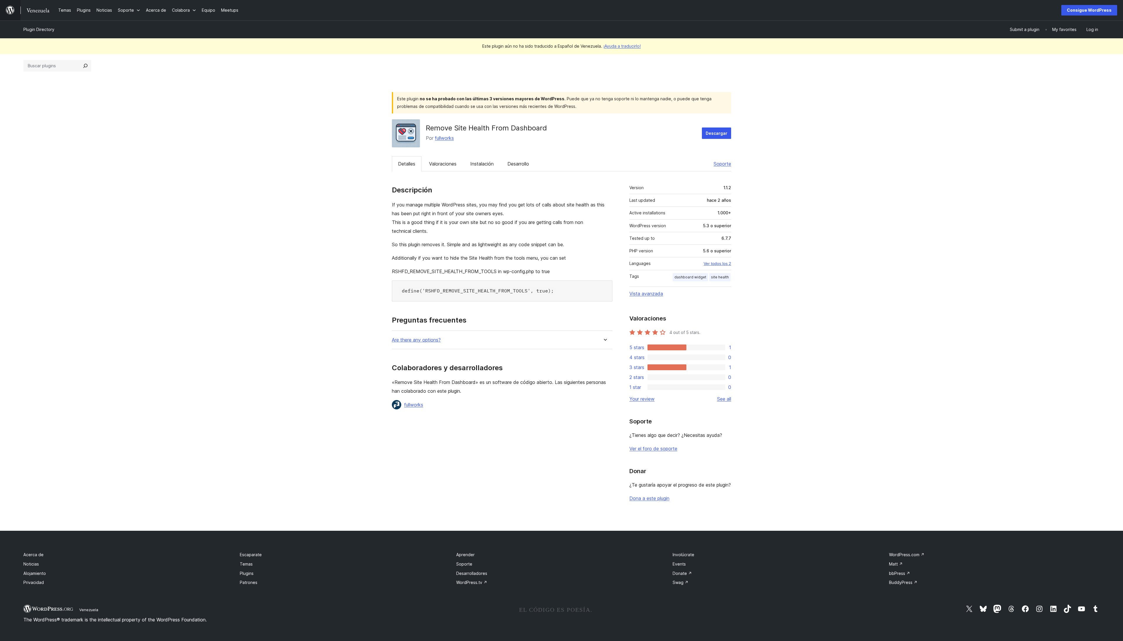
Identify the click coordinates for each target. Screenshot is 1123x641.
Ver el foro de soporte (653, 449)
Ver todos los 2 (717, 263)
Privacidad (33, 582)
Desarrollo (518, 164)
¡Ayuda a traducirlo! (622, 46)
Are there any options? (416, 340)
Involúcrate (683, 554)
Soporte (722, 164)
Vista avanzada (646, 294)
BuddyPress (903, 582)
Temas (246, 563)
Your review (641, 399)
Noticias (31, 563)
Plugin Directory (38, 29)
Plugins (247, 573)
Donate (682, 573)
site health (720, 277)
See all (724, 399)
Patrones (248, 582)
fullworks (444, 138)
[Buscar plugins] (85, 66)
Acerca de (33, 554)
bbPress (899, 573)
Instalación (482, 164)
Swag (680, 582)
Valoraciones (443, 164)
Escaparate (251, 554)
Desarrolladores (471, 573)
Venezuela (88, 609)
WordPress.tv (471, 582)
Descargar (716, 133)
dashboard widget (690, 277)
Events (679, 563)
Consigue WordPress (1089, 10)
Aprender (465, 554)
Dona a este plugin (649, 498)
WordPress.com (906, 554)
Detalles (406, 164)
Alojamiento (34, 573)
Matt (896, 563)
